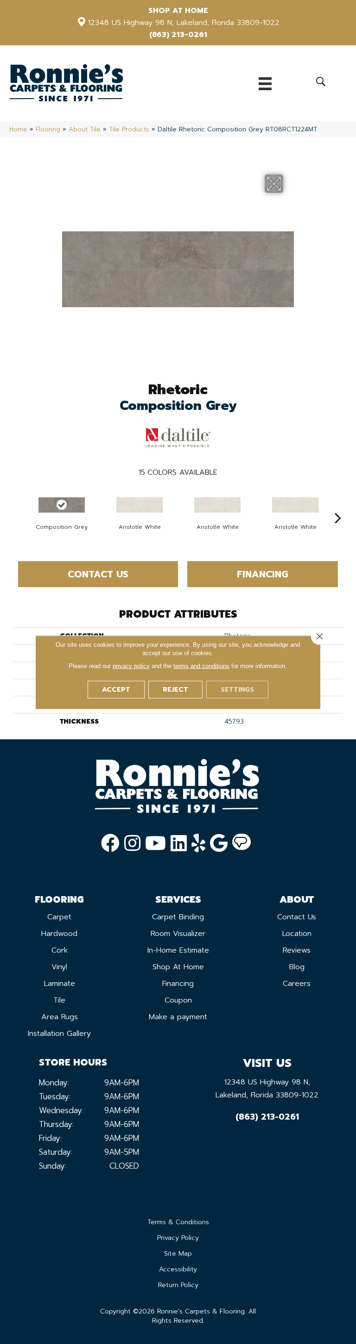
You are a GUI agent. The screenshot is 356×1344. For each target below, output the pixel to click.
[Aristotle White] (139, 505)
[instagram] (132, 843)
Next (338, 503)
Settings (237, 689)
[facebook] (110, 843)
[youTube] (155, 843)
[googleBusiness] (219, 843)
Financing (262, 574)
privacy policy (131, 665)
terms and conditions (201, 665)
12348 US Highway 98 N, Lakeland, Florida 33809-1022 (184, 22)
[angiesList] (241, 843)
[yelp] (198, 843)
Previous (18, 503)
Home (18, 129)
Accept (116, 689)
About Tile (85, 129)
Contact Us (98, 574)
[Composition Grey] (62, 505)
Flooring (48, 129)
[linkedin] (179, 843)
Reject (175, 689)
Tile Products (129, 129)
